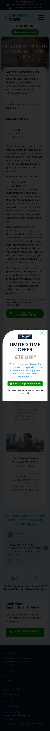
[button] (42, 333)
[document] (25, 365)
